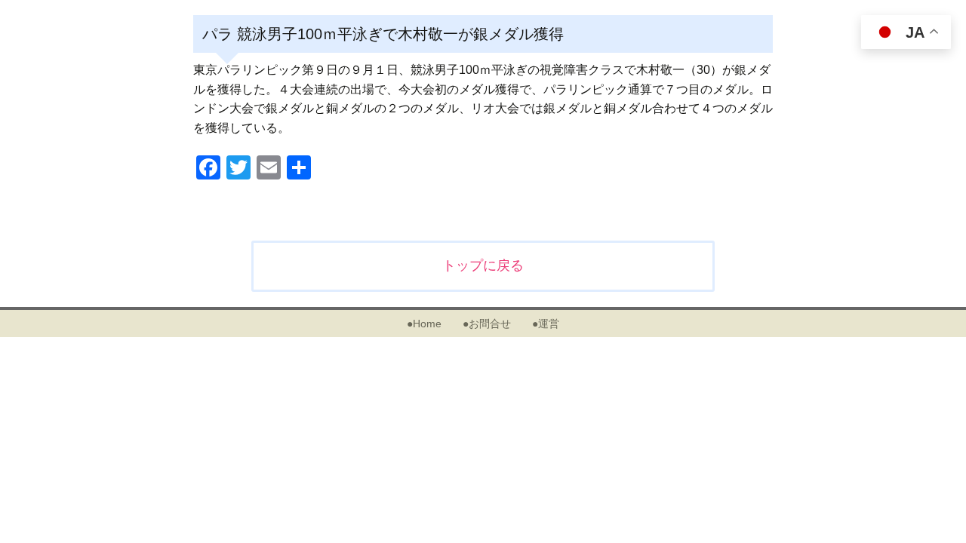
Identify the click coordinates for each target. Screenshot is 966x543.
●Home (424, 324)
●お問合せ (487, 324)
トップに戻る (483, 265)
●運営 (545, 324)
